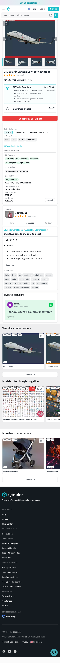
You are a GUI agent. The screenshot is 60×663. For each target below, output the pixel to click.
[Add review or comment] (55, 295)
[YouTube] (10, 651)
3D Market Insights (10, 572)
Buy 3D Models (8, 529)
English (35, 642)
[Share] (48, 124)
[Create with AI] (28, 9)
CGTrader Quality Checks (13, 146)
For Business (7, 533)
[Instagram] (15, 651)
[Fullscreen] (6, 23)
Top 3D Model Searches (12, 582)
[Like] (11, 124)
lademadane (21, 212)
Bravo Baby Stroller (10, 471)
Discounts (6, 557)
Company (6, 509)
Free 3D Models (9, 548)
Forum (5, 605)
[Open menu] (3, 9)
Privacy (25, 642)
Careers (5, 519)
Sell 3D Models (8, 562)
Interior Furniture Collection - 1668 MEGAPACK (20, 419)
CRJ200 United (52, 366)
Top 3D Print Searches (11, 586)
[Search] (56, 15)
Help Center (7, 524)
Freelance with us (9, 577)
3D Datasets (7, 538)
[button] (50, 15)
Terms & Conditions (10, 642)
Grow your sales (9, 567)
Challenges (7, 601)
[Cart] (34, 9)
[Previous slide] (5, 39)
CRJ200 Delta (8, 366)
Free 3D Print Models (11, 553)
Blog (4, 514)
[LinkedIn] (4, 651)
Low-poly (10, 159)
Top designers (8, 596)
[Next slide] (54, 39)
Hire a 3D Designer (10, 543)
